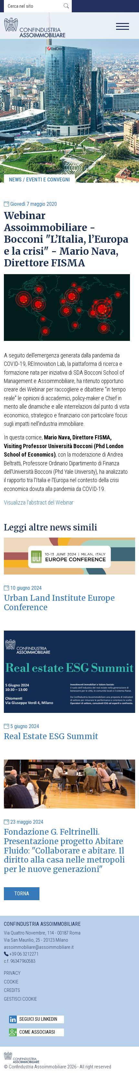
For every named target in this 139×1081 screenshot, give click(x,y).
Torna (21, 893)
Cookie (11, 982)
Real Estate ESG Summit (51, 736)
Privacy (12, 973)
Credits (12, 990)
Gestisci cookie (20, 999)
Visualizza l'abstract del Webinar (38, 502)
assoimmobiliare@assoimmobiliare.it (39, 947)
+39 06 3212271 (23, 954)
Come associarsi (37, 1032)
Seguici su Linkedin (38, 1019)
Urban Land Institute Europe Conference (59, 602)
